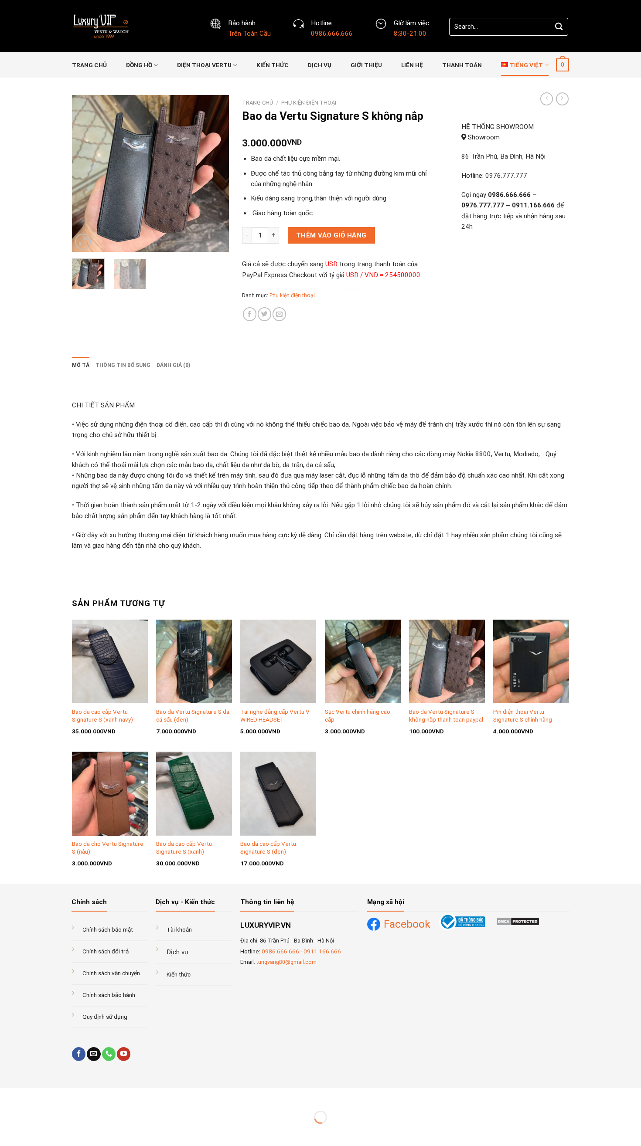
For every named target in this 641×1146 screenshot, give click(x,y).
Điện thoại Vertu (204, 64)
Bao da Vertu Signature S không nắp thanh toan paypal (446, 715)
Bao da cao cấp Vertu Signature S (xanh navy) (102, 715)
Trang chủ (89, 64)
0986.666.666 (280, 951)
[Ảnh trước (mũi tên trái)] (8, 1132)
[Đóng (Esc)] (8, 1096)
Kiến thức (179, 974)
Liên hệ (412, 64)
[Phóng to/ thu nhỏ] (32, 1096)
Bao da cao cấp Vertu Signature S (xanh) (184, 847)
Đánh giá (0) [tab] (173, 365)
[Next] (215, 173)
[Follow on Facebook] (78, 1054)
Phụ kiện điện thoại (308, 102)
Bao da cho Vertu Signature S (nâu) (107, 847)
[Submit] (559, 27)
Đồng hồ (139, 64)
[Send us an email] (93, 1054)
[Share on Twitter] (264, 314)
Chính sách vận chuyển (111, 973)
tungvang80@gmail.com (286, 962)
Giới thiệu (366, 64)
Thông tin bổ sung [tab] (122, 365)
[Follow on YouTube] (123, 1054)
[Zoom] (83, 242)
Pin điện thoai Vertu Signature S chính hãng (522, 715)
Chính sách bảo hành (108, 994)
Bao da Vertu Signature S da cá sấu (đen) (192, 715)
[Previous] (86, 173)
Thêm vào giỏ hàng (331, 235)
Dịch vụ (177, 952)
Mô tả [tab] (80, 365)
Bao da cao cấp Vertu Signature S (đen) (268, 847)
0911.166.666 (322, 951)
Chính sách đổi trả (105, 951)
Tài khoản (179, 929)
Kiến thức (272, 64)
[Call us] (109, 1054)
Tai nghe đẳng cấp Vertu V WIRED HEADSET (275, 715)
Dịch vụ (319, 64)
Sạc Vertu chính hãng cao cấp (357, 715)
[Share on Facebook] (249, 314)
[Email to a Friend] (279, 314)
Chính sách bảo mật (107, 929)
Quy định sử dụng (104, 1016)
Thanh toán (462, 64)
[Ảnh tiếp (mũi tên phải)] (32, 1132)
